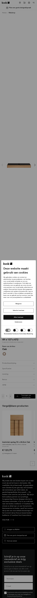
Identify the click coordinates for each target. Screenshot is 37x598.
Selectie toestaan (18, 310)
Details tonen (18, 322)
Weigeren (18, 303)
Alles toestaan (18, 317)
